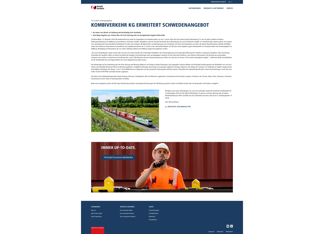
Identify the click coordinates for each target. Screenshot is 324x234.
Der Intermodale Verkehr (126, 210)
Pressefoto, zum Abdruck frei (179, 107)
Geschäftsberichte (153, 213)
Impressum (211, 231)
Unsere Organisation (96, 216)
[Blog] (227, 226)
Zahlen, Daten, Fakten (96, 213)
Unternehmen (95, 207)
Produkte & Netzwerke (127, 207)
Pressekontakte (153, 219)
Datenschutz (220, 231)
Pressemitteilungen (154, 210)
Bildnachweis (229, 231)
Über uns (93, 210)
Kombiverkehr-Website (218, 2)
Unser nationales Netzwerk (127, 213)
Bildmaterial (152, 216)
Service (151, 207)
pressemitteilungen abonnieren (118, 157)
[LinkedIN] (231, 226)
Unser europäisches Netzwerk (127, 216)
